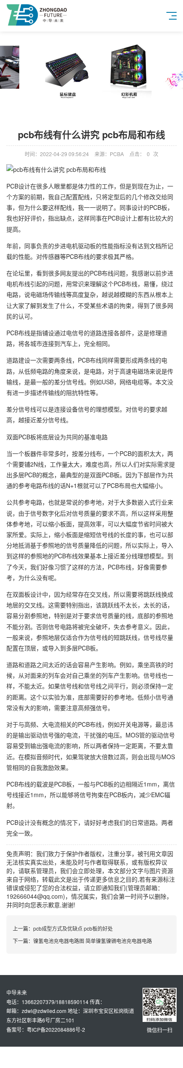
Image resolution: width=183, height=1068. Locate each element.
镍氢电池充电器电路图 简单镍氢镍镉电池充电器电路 (92, 940)
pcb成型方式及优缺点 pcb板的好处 (73, 928)
